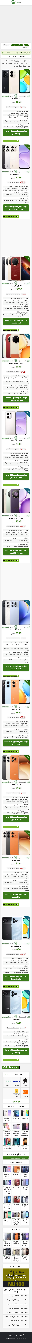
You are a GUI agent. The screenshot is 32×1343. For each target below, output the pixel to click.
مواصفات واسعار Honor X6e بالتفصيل (16, 132)
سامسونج (16, 1085)
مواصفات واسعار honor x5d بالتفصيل (16, 1051)
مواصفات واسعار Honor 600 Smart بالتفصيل (16, 476)
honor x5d (16, 1019)
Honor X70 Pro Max (16, 518)
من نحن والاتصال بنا (21, 1338)
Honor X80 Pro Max (16, 363)
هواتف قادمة (19, 1335)
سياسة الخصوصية (10, 1338)
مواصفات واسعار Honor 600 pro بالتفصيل (16, 818)
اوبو (7, 1085)
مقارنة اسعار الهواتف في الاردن (18, 1308)
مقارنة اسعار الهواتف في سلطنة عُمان (16, 1317)
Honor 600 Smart (16, 440)
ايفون (25, 1085)
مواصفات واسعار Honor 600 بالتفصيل (16, 896)
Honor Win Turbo (16, 629)
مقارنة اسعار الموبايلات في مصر (18, 1296)
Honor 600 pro (16, 784)
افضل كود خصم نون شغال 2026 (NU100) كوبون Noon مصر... (16, 1277)
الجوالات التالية (11, 1067)
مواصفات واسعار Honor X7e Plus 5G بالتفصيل (16, 208)
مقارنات (11, 1335)
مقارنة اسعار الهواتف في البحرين (18, 1325)
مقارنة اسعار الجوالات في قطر (19, 1321)
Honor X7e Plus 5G (16, 174)
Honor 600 (16, 860)
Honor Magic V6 (16, 285)
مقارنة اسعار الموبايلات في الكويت (17, 1312)
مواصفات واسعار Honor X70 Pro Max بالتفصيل (16, 552)
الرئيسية (27, 45)
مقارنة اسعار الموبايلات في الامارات (17, 1304)
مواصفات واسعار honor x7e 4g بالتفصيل (16, 743)
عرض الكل (6, 1075)
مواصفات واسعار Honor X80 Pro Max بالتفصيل (16, 399)
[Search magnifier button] (27, 1157)
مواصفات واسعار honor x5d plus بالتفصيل (16, 978)
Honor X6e (16, 98)
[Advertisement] (16, 24)
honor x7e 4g (16, 709)
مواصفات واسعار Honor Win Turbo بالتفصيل (16, 667)
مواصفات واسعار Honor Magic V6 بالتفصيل (16, 321)
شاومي (25, 1096)
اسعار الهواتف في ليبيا (17, 45)
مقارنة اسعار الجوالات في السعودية (17, 1300)
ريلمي (16, 1096)
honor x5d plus (16, 946)
